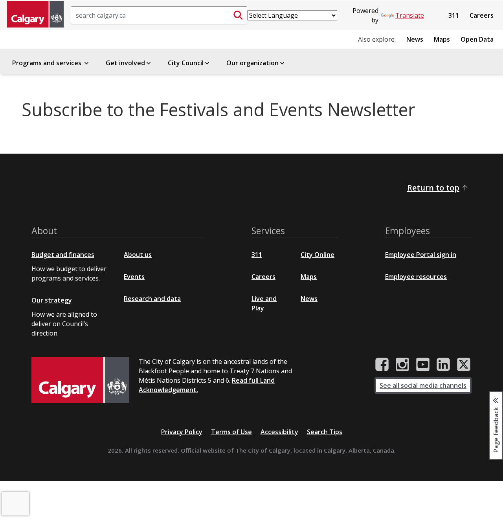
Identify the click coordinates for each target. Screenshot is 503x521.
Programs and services (47, 63)
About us (138, 254)
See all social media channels (423, 385)
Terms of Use (231, 431)
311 (453, 15)
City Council (186, 63)
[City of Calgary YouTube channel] (423, 364)
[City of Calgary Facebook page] (382, 364)
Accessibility (279, 431)
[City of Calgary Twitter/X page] (464, 364)
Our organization (252, 63)
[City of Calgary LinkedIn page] (443, 364)
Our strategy (51, 300)
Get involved (125, 63)
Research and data (152, 298)
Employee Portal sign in (420, 254)
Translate (409, 15)
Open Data (477, 39)
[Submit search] (238, 15)
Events (134, 276)
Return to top (433, 187)
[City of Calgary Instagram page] (402, 364)
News (414, 39)
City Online (317, 254)
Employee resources (416, 276)
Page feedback (496, 429)
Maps (442, 39)
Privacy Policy (181, 431)
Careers (482, 15)
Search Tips (324, 431)
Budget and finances (62, 254)
